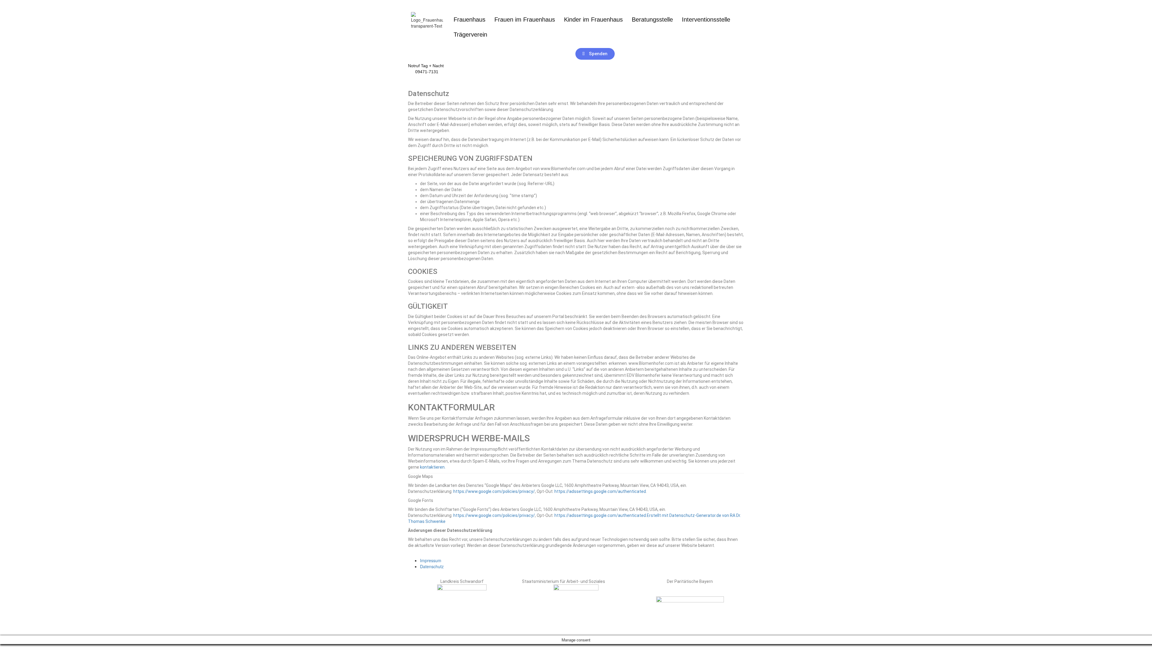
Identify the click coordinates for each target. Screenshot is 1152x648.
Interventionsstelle (706, 19)
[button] (472, 34)
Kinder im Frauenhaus (593, 19)
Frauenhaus (469, 19)
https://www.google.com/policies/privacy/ (494, 491)
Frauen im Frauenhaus (524, 19)
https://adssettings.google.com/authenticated (600, 491)
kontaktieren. (433, 467)
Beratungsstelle (652, 19)
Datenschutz (432, 566)
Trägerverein (470, 34)
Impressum (430, 560)
